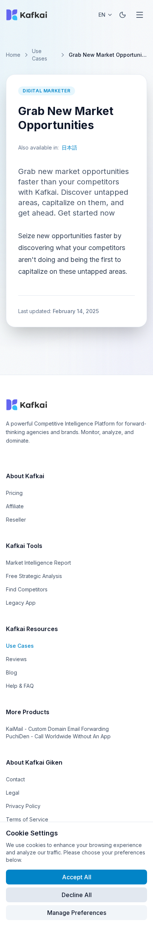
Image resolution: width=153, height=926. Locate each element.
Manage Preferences (76, 912)
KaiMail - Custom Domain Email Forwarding (57, 729)
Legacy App (21, 603)
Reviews (16, 659)
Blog (11, 672)
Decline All (77, 895)
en (101, 15)
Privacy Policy (23, 806)
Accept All (76, 877)
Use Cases (39, 55)
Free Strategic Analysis (34, 576)
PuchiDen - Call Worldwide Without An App (58, 736)
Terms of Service (27, 819)
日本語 (69, 147)
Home (13, 55)
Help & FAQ (20, 686)
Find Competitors (27, 589)
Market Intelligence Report (38, 562)
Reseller (16, 519)
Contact (15, 779)
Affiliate (15, 506)
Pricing (14, 493)
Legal (12, 792)
